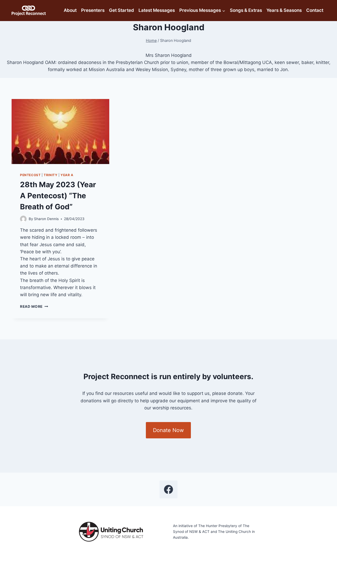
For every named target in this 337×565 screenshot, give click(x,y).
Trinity (50, 175)
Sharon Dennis (46, 219)
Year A (67, 175)
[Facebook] (168, 489)
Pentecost (30, 175)
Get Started (121, 10)
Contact (314, 10)
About (70, 10)
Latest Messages (156, 10)
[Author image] (23, 219)
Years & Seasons (284, 10)
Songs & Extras (246, 10)
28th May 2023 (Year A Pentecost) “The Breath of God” (58, 195)
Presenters (93, 10)
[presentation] (60, 131)
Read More (34, 306)
